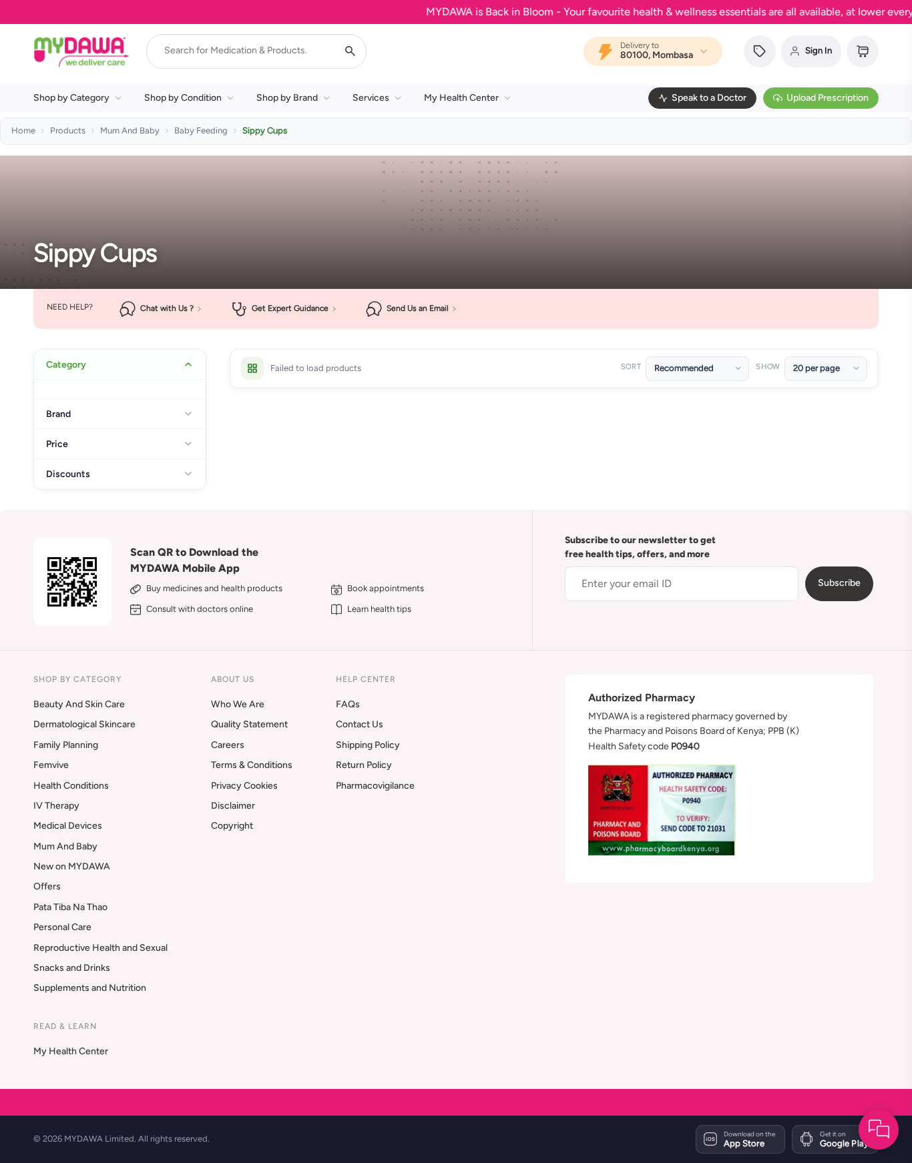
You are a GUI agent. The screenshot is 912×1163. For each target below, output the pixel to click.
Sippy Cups (264, 130)
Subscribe (839, 583)
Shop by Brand (287, 97)
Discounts (68, 473)
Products (67, 130)
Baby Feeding (201, 130)
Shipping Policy (368, 745)
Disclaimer (233, 805)
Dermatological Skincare (84, 724)
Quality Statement (249, 724)
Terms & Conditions (251, 765)
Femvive (51, 765)
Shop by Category (71, 97)
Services (371, 97)
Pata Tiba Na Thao (70, 907)
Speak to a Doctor (709, 97)
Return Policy (364, 765)
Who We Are (237, 704)
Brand (58, 413)
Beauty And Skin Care (79, 704)
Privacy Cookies (244, 785)
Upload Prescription (827, 97)
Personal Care (62, 927)
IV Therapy (56, 805)
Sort (631, 366)
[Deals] (760, 51)
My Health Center (461, 97)
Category (66, 364)
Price (57, 443)
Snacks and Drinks (71, 968)
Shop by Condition (183, 97)
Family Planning (65, 745)
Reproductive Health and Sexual (100, 947)
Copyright (232, 825)
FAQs (348, 704)
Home (23, 130)
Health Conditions (71, 785)
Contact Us (359, 724)
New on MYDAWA (71, 866)
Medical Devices (67, 825)
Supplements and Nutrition (89, 988)
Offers (47, 886)
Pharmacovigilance (375, 785)
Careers (227, 745)
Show (768, 366)
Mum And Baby (130, 130)
